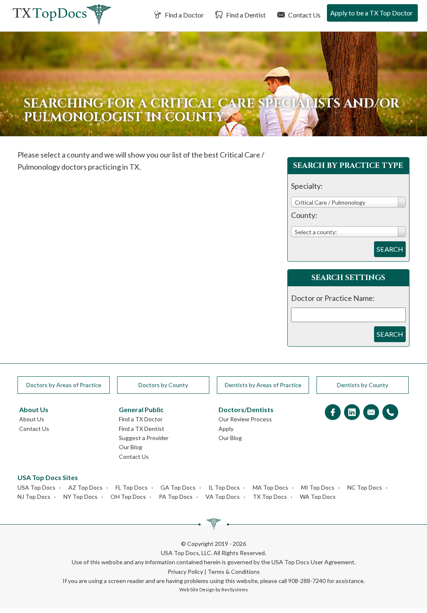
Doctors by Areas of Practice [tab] (63, 384)
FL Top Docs (132, 487)
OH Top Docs (128, 496)
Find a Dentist (245, 15)
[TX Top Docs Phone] (390, 412)
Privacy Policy (185, 571)
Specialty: (307, 185)
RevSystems (234, 589)
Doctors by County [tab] (163, 384)
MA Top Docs (270, 487)
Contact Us (304, 15)
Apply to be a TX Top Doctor (371, 13)
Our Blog (130, 446)
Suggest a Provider (143, 437)
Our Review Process (245, 419)
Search (390, 249)
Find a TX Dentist (141, 428)
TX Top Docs (270, 496)
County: (304, 215)
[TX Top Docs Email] (371, 412)
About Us (31, 419)
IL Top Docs (224, 487)
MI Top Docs (317, 487)
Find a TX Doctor (141, 419)
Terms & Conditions (234, 571)
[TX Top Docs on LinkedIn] (352, 412)
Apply (226, 428)
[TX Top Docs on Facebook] (333, 412)
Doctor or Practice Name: (333, 298)
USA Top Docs (36, 487)
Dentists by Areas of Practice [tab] (263, 384)
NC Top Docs (364, 487)
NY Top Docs (80, 496)
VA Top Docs (223, 496)
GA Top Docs (178, 487)
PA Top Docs (176, 496)
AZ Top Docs (85, 487)
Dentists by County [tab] (362, 384)
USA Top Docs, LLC (186, 552)
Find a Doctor (183, 15)
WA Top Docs (318, 496)
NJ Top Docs (34, 496)
